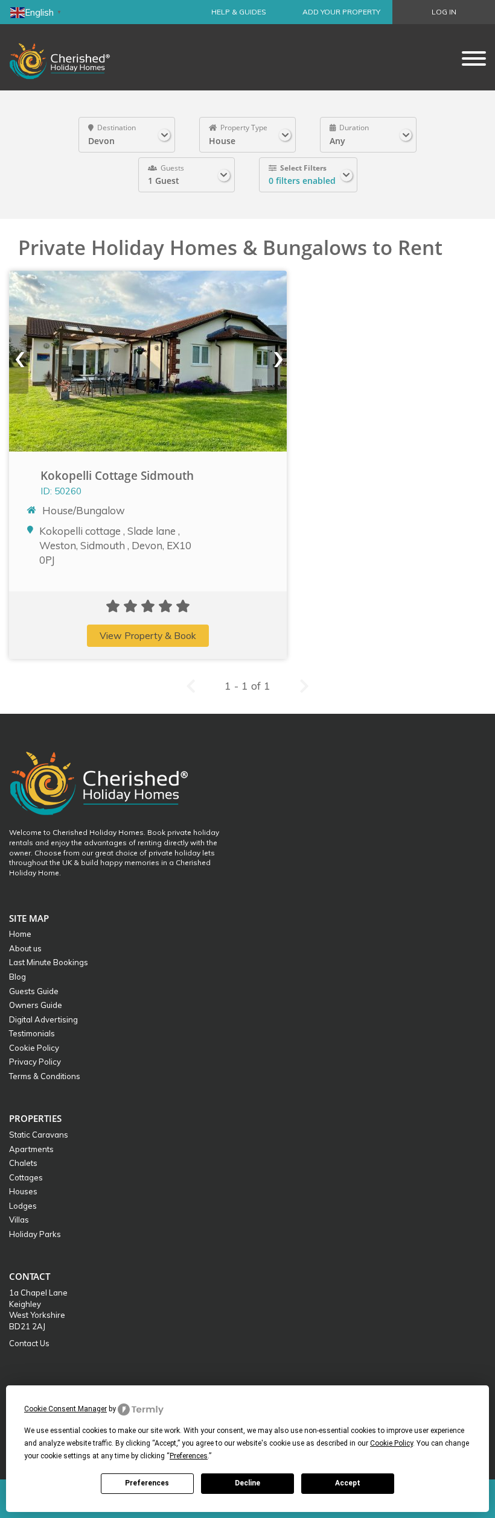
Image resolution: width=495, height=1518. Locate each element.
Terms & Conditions (44, 1076)
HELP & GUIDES (238, 11)
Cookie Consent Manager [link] (65, 1409)
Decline (247, 1483)
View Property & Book (148, 635)
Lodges (23, 1206)
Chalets (23, 1163)
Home (20, 934)
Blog (17, 976)
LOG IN (444, 11)
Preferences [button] (189, 1456)
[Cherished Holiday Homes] (67, 57)
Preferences (147, 1483)
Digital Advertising (43, 1019)
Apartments (31, 1149)
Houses (23, 1191)
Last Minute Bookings (48, 962)
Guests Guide (34, 991)
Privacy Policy (35, 1061)
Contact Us (29, 1343)
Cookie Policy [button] (391, 1443)
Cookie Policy (34, 1048)
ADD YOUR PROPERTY (341, 11)
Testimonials (32, 1033)
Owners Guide (35, 1005)
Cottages (26, 1177)
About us (25, 948)
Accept (347, 1483)
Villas (19, 1219)
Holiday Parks (35, 1234)
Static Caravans (38, 1134)
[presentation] (18, 359)
